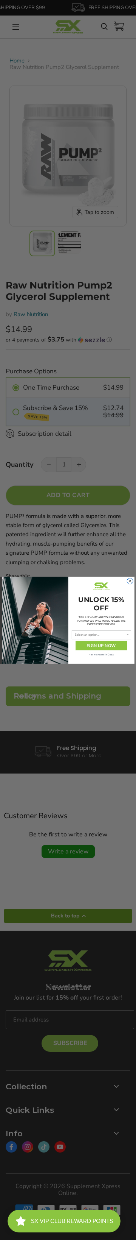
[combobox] (100, 634)
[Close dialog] (130, 581)
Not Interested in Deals (101, 654)
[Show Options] (127, 634)
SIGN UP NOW (101, 645)
